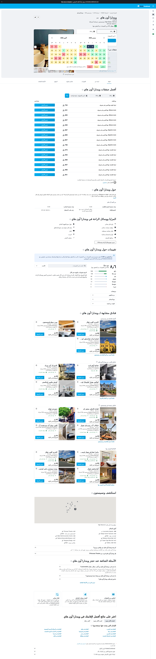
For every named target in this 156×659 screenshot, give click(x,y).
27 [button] (104, 62)
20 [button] (104, 58)
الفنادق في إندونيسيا (83, 631)
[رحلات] (153, 29)
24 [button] (88, 58)
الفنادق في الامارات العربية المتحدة (53, 631)
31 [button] (52, 62)
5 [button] (80, 46)
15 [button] (96, 54)
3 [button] (88, 46)
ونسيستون (89, 13)
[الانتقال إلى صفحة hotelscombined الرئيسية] (143, 6)
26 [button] (80, 58)
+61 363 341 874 (112, 24)
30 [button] (92, 62)
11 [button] (84, 50)
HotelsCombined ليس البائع (107, 648)
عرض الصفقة (81, 334)
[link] (104, 355)
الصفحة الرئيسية (113, 13)
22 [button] (96, 58)
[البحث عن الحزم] (153, 21)
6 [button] (67, 50)
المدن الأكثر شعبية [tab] (97, 621)
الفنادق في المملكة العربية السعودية (52, 629)
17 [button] (88, 54)
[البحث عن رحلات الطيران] (153, 11)
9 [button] (92, 50)
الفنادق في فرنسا (57, 633)
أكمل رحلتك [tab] (87, 621)
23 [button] (92, 58)
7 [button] (100, 50)
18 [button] (84, 54)
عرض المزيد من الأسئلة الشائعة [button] (87, 582)
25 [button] (84, 58)
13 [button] (104, 54)
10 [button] (88, 50)
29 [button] (96, 62)
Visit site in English (66, 2)
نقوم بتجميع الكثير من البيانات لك (106, 651)
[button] (2, 2)
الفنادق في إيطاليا (84, 636)
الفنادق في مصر (84, 633)
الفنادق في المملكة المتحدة (109, 636)
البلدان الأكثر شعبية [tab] (110, 621)
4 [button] (84, 46)
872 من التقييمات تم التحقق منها (101, 26)
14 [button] (100, 54)
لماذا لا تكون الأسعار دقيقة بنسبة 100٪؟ (104, 654)
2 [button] (92, 46)
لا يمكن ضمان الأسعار (81, 643)
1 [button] (96, 46)
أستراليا (106, 13)
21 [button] (100, 58)
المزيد (114, 198)
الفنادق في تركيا (112, 631)
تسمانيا (97, 13)
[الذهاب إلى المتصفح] (153, 24)
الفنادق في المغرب (111, 629)
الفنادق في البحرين (111, 633)
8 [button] (96, 50)
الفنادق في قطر (84, 629)
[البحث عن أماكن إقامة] (153, 14)
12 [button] (80, 50)
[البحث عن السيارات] (153, 18)
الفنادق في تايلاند (57, 636)
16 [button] (92, 54)
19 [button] (80, 54)
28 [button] (100, 62)
